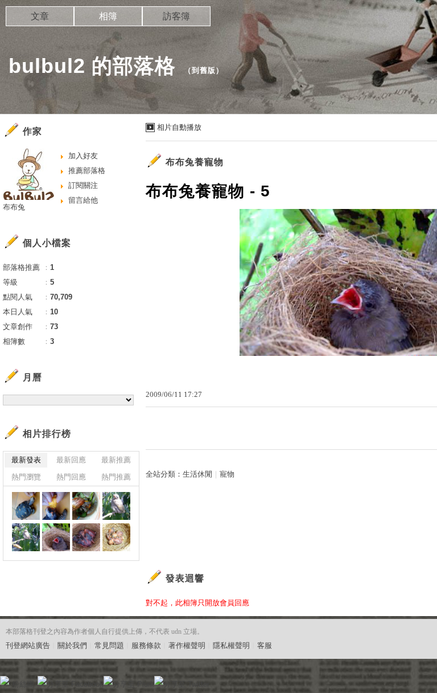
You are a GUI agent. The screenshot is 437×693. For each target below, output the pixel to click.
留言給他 (83, 200)
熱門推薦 (116, 477)
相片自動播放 (179, 127)
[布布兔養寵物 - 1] (26, 537)
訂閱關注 (83, 185)
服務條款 (146, 645)
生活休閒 (197, 474)
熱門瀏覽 (26, 477)
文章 (40, 16)
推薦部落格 (86, 170)
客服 (264, 645)
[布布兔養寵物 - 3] (86, 506)
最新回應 (71, 460)
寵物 (227, 474)
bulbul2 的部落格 (92, 65)
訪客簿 (176, 16)
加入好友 (83, 155)
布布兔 (14, 207)
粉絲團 (23, 684)
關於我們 (72, 645)
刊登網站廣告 (28, 645)
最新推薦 (116, 460)
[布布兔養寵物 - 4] (56, 506)
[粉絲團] (4, 680)
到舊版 (204, 70)
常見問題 (109, 645)
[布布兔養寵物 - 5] (26, 506)
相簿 (108, 16)
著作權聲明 (186, 645)
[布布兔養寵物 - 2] (116, 506)
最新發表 (26, 460)
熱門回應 (71, 477)
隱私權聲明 (231, 645)
